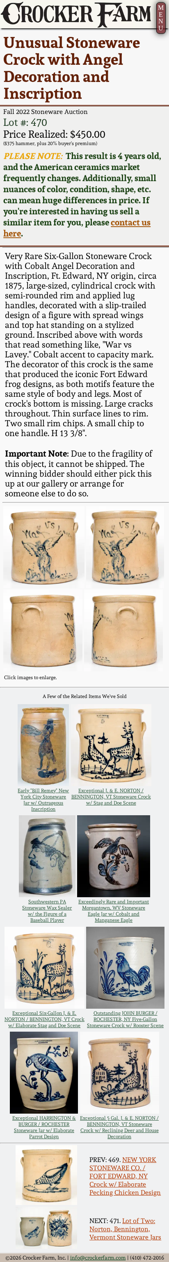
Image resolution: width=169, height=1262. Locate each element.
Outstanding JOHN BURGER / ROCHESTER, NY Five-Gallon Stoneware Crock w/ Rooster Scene (125, 1019)
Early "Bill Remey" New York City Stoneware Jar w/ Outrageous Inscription (43, 799)
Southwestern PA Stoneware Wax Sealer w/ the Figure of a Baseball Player (47, 910)
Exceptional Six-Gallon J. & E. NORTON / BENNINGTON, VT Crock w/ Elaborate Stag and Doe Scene (44, 1019)
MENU (161, 18)
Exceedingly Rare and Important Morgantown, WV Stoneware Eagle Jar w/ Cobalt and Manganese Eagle (113, 910)
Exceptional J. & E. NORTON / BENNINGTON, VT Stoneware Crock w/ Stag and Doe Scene (111, 796)
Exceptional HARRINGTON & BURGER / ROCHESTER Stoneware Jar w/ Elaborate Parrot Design (44, 1127)
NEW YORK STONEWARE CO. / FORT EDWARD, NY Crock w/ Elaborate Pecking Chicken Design (125, 1175)
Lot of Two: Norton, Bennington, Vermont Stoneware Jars (125, 1229)
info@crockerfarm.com (98, 1257)
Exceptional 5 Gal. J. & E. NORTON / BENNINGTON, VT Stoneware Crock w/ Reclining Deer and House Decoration (119, 1127)
